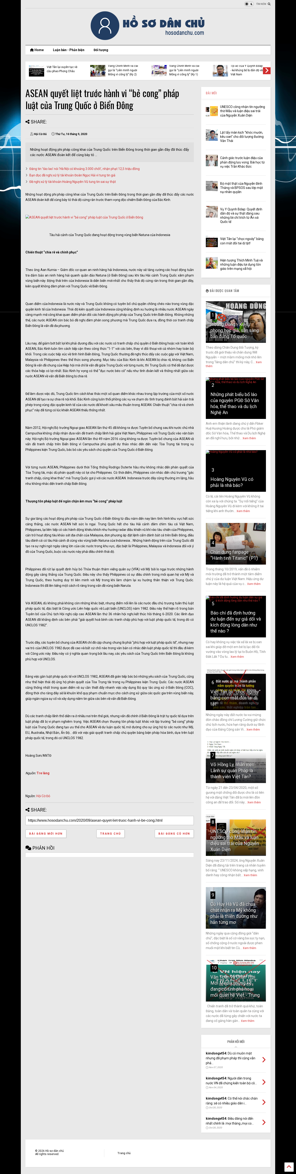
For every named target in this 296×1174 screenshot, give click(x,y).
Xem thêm (249, 438)
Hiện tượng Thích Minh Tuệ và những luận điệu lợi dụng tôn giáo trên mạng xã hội (241, 264)
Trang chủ (110, 833)
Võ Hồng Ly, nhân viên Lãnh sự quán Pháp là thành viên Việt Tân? (232, 770)
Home (39, 50)
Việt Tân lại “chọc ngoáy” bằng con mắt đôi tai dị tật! (235, 698)
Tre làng (43, 773)
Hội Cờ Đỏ (43, 796)
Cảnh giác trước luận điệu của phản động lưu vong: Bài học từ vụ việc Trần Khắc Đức (242, 162)
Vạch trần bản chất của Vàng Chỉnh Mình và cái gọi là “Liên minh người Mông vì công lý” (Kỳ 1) (67, 68)
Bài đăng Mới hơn (46, 833)
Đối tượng (101, 50)
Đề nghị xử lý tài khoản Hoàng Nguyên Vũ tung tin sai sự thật (72, 182)
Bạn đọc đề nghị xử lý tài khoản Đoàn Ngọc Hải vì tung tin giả (72, 175)
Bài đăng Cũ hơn (174, 833)
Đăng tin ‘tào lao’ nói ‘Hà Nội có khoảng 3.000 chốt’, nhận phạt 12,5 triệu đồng (84, 169)
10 (214, 968)
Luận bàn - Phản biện (68, 50)
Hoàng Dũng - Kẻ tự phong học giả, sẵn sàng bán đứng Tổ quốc (234, 330)
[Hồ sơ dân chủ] (148, 39)
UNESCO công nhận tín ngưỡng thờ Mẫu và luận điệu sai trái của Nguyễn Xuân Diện (189, 68)
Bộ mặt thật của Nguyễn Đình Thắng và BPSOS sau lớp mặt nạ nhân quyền (241, 188)
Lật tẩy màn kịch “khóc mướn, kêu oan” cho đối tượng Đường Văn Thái (250, 70)
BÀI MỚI (211, 92)
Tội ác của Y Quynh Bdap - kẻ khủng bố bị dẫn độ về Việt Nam (129, 70)
